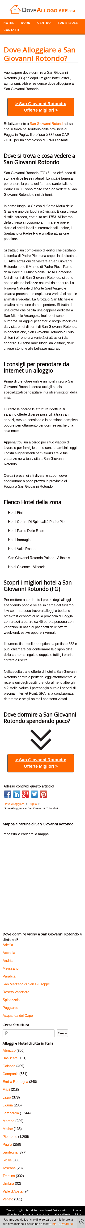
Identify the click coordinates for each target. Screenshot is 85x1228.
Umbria (8, 1183)
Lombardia (11, 1113)
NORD (25, 23)
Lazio (7, 1097)
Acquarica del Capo (18, 1015)
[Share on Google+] (25, 794)
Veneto (8, 1199)
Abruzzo (9, 1050)
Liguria (8, 1105)
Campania (10, 1074)
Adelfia (8, 945)
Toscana (9, 1168)
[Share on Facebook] (7, 794)
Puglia (7, 1144)
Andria (8, 960)
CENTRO (44, 23)
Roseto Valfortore (16, 992)
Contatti (11, 30)
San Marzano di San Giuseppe (26, 984)
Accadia (9, 953)
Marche (8, 1121)
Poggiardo (10, 1008)
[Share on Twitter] (34, 794)
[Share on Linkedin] (16, 794)
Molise (8, 1129)
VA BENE (68, 1224)
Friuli (6, 1089)
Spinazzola (11, 1000)
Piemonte (10, 1137)
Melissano (10, 968)
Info (54, 1224)
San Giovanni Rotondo (47, 124)
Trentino (9, 1176)
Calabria (9, 1066)
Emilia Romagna (15, 1082)
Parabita (9, 976)
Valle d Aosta (12, 1191)
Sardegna (10, 1152)
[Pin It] (43, 794)
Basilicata (10, 1058)
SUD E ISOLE (68, 23)
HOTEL (9, 23)
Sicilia (7, 1160)
